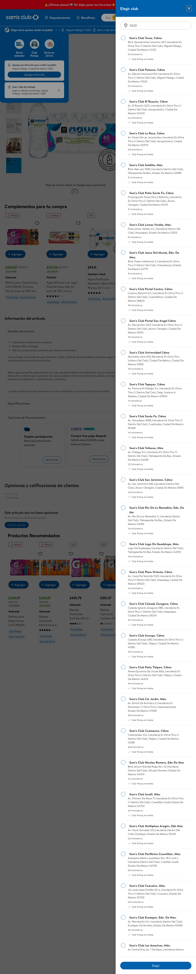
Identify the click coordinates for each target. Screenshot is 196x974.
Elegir (156, 965)
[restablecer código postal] (125, 25)
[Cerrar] (189, 8)
